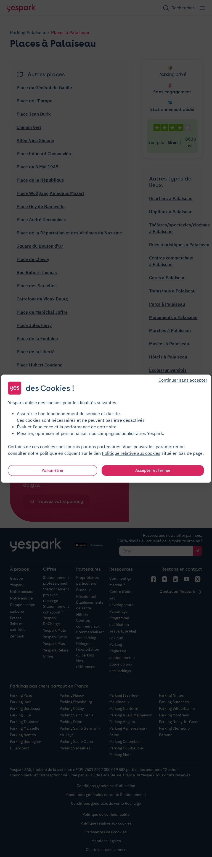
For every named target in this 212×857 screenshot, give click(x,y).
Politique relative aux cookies (131, 453)
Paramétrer (53, 470)
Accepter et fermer (153, 470)
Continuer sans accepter (182, 379)
